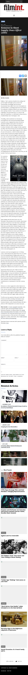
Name (3, 357)
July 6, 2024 (5, 444)
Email (17, 357)
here (7, 323)
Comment (3, 340)
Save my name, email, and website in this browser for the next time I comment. (12, 375)
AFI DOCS (18, 299)
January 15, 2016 (6, 424)
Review (3, 21)
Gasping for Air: (9, 426)
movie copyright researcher (15, 307)
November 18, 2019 (7, 404)
